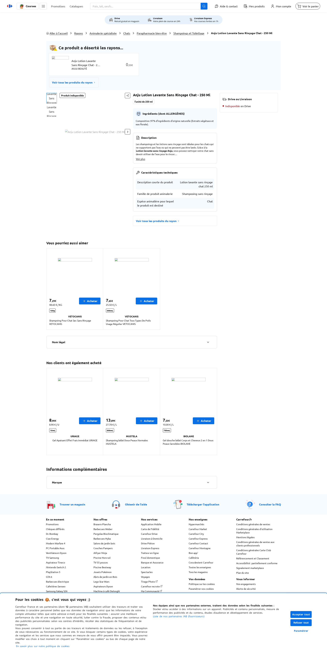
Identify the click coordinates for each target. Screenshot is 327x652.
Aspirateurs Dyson (103, 586)
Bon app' (193, 552)
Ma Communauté (150, 591)
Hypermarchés (196, 524)
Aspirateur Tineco (55, 562)
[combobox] (148, 6)
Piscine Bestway (102, 567)
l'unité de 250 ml (144, 101)
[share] (127, 95)
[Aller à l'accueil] (10, 6)
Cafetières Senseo (55, 586)
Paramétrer (301, 630)
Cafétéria (194, 557)
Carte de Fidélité (150, 529)
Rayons (78, 33)
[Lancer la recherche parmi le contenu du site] (204, 6)
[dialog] (163, 622)
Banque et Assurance (152, 562)
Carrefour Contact (198, 543)
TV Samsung (52, 557)
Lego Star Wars (101, 581)
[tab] (51, 98)
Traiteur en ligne (150, 552)
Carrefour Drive (149, 533)
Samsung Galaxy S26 (56, 591)
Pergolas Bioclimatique (106, 533)
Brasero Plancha (102, 524)
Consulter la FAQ (270, 504)
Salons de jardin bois (104, 543)
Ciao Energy (52, 538)
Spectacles (147, 572)
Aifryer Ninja (100, 552)
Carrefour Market (198, 529)
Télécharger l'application (203, 504)
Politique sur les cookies (202, 583)
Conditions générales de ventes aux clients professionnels (255, 543)
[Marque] (208, 482)
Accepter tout (301, 614)
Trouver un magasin (72, 504)
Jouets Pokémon (103, 572)
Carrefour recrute (150, 586)
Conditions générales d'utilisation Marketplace (254, 530)
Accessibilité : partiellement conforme (256, 563)
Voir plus (140, 158)
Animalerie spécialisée (103, 33)
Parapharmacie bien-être (152, 33)
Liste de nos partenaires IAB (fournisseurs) (178, 616)
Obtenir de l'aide (136, 504)
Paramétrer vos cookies (201, 588)
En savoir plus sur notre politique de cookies (42, 646)
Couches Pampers (103, 548)
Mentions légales (245, 537)
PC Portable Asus (55, 548)
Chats (126, 33)
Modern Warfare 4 (55, 543)
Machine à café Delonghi (107, 591)
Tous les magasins (198, 572)
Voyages (145, 576)
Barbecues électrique (57, 581)
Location (145, 567)
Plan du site (242, 572)
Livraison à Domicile (151, 538)
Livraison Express (150, 548)
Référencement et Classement (252, 558)
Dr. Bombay (52, 533)
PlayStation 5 (53, 572)
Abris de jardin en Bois (105, 576)
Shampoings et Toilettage (188, 33)
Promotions (52, 524)
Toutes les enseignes (200, 567)
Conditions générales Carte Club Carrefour (253, 552)
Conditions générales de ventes (253, 524)
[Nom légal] (208, 342)
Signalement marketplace (250, 567)
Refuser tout (301, 622)
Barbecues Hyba (102, 538)
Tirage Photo (148, 581)
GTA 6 (49, 576)
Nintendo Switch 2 (56, 567)
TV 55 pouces (101, 562)
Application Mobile (151, 524)
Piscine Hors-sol (102, 557)
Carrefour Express (198, 538)
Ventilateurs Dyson (56, 552)
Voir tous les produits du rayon (72, 82)
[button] (43, 6)
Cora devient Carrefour (201, 562)
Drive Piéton (148, 543)
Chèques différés (55, 529)
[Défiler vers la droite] (127, 131)
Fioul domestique (150, 557)
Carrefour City (196, 533)
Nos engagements (246, 583)
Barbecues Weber (103, 529)
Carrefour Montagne (200, 548)
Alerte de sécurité (246, 588)
